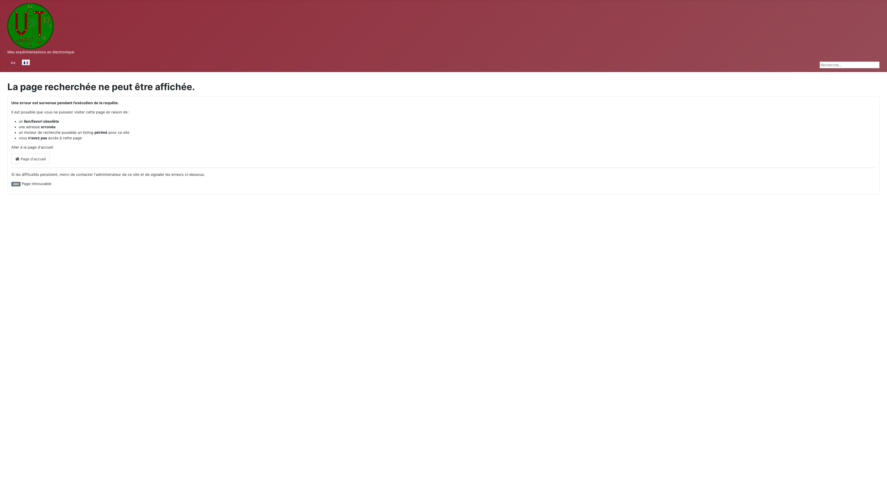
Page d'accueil (32, 159)
